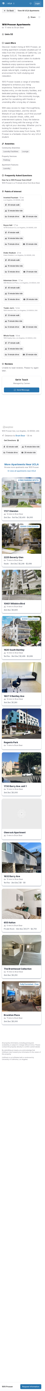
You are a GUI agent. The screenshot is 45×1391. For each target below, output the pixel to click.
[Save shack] (39, 17)
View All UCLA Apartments (28, 11)
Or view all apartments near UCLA (22, 471)
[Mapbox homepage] (8, 427)
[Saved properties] (30, 3)
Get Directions (10, 440)
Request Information (30, 1387)
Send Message (23, 390)
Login (37, 3)
